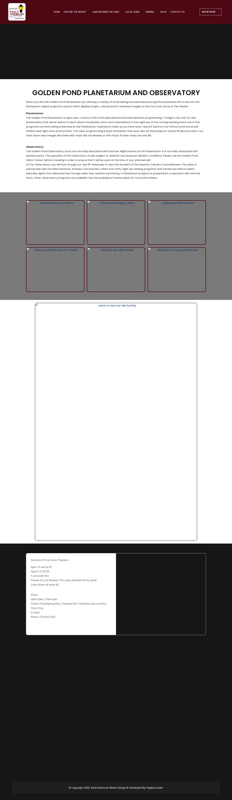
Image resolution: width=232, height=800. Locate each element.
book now (209, 11)
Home (57, 11)
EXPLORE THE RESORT (75, 11)
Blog (164, 11)
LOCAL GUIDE (133, 11)
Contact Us (177, 11)
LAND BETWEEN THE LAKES (106, 11)
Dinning (150, 11)
